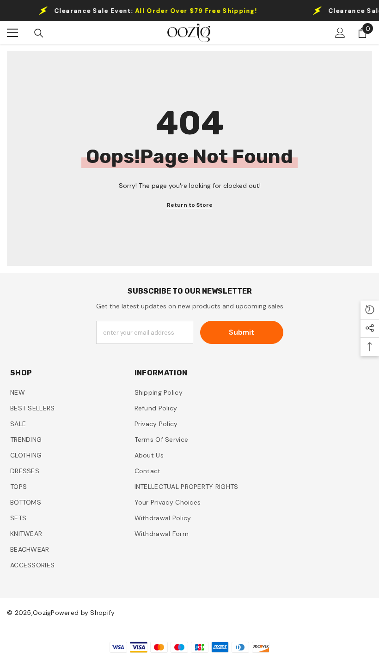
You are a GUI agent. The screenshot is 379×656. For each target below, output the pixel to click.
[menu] (12, 32)
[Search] (38, 33)
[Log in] (340, 33)
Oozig (42, 612)
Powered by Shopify (83, 612)
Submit (241, 332)
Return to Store (190, 205)
